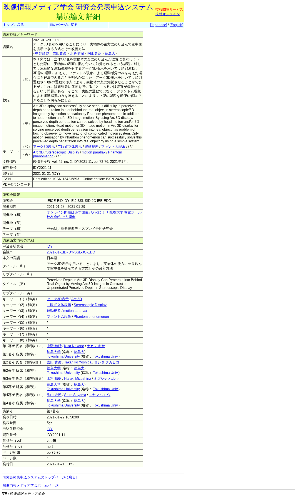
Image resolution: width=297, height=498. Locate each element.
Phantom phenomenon (91, 316)
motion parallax (93, 152)
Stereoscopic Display (62, 152)
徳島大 (110, 53)
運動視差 (91, 146)
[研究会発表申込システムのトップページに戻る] (39, 477)
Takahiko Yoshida (78, 362)
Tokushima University (63, 356)
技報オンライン (167, 14)
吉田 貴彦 (54, 362)
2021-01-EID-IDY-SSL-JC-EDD (71, 252)
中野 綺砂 (54, 346)
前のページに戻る (64, 25)
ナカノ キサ (96, 346)
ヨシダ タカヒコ (106, 362)
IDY (50, 246)
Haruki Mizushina (77, 378)
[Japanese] (158, 25)
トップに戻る (13, 25)
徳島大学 (54, 352)
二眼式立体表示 (70, 146)
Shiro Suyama (75, 395)
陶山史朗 (94, 53)
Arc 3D (38, 152)
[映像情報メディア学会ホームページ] (30, 485)
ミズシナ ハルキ (106, 378)
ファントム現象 (113, 146)
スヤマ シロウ (99, 395)
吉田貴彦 (60, 53)
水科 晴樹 (54, 378)
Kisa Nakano (74, 346)
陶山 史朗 (54, 395)
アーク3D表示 (44, 146)
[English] (176, 25)
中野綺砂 (42, 53)
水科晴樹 (77, 53)
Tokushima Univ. (105, 356)
